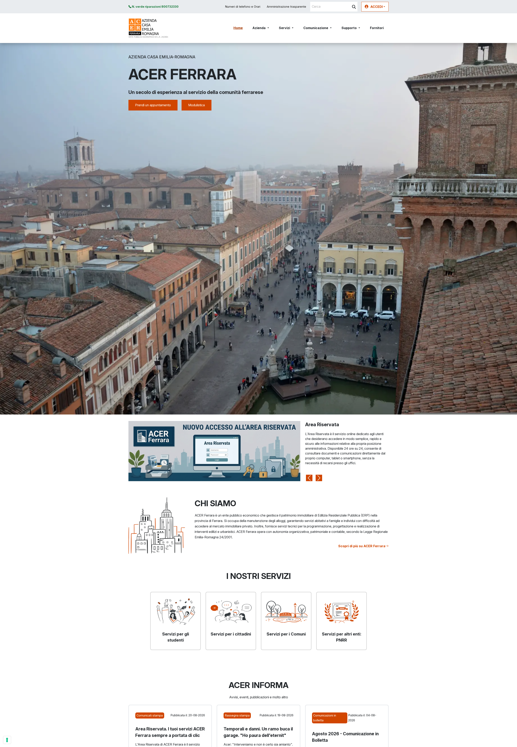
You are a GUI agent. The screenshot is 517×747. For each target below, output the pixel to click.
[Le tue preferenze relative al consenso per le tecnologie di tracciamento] (7, 740)
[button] (375, 7)
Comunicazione (315, 28)
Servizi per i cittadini (231, 634)
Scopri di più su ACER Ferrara (361, 546)
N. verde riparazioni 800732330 (155, 6)
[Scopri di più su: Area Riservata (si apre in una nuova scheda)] (214, 451)
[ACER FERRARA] (148, 28)
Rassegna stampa (237, 715)
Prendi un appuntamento (153, 105)
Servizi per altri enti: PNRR (341, 637)
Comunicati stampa (150, 715)
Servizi (284, 28)
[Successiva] (319, 451)
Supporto (349, 28)
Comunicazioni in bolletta (324, 718)
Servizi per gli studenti (175, 637)
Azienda (259, 28)
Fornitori (377, 28)
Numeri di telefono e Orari (242, 6)
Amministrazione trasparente (286, 6)
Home (238, 28)
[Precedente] (309, 451)
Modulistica (196, 105)
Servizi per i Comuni (286, 634)
